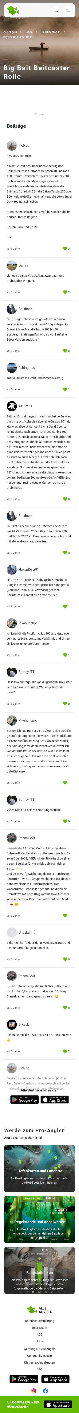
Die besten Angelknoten (39, 1362)
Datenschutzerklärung (39, 1321)
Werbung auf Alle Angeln (39, 1349)
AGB (40, 1334)
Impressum (39, 1327)
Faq (39, 1369)
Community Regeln (39, 1355)
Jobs (39, 1341)
